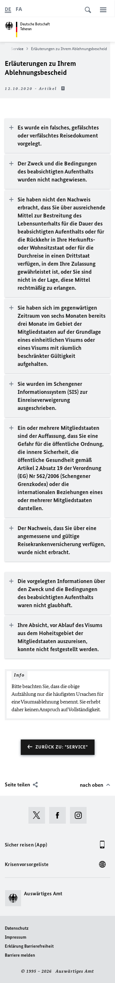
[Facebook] (59, 815)
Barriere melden (20, 955)
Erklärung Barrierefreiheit (29, 946)
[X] (38, 815)
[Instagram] (80, 815)
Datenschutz (16, 928)
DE (8, 9)
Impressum (15, 937)
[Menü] (103, 10)
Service (17, 48)
